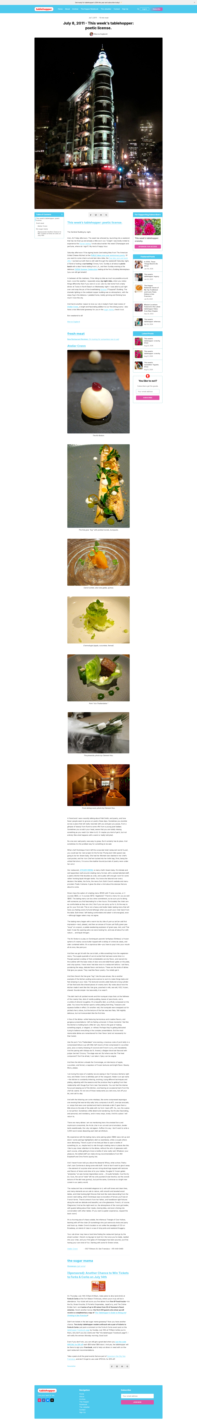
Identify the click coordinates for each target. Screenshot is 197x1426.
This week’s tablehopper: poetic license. (48, 219)
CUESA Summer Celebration (85, 269)
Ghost (104, 1422)
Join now (137, 1402)
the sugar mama (42, 229)
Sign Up (125, 9)
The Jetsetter (106, 9)
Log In (144, 9)
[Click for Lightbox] (98, 391)
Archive (75, 9)
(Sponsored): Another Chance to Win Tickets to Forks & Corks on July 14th (49, 233)
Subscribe (156, 9)
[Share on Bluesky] (96, 215)
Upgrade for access (148, 246)
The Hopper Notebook (89, 9)
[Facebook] (43, 1400)
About (67, 9)
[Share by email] (101, 215)
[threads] (52, 1400)
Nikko (118, 1422)
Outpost (109, 1422)
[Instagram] (39, 1400)
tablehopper (86, 1422)
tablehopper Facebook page (78, 1330)
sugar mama (108, 309)
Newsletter (71, 1366)
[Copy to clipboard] (106, 215)
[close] (194, 2)
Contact (117, 9)
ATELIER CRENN (86, 870)
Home (60, 9)
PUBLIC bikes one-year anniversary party (108, 255)
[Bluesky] (48, 1400)
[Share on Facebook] (91, 215)
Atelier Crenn (42, 226)
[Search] (138, 9)
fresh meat (40, 223)
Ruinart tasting (85, 244)
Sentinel (103, 289)
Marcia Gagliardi (73, 322)
